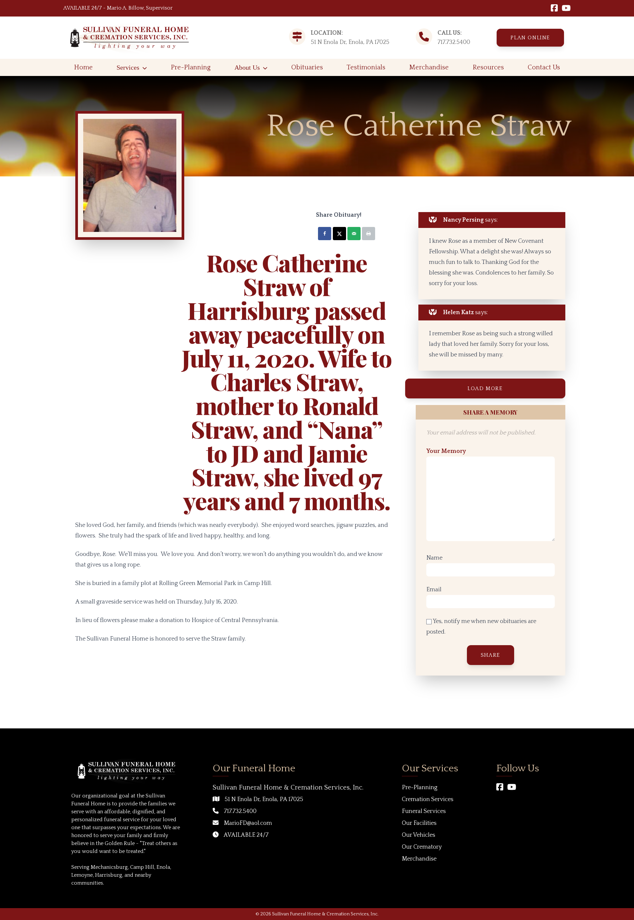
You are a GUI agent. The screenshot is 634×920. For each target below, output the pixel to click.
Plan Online (530, 38)
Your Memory (446, 451)
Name (434, 558)
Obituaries (307, 67)
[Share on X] (339, 233)
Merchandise (429, 67)
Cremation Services (427, 799)
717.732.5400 (454, 42)
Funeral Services (424, 811)
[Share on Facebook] (324, 233)
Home (83, 67)
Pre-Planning (191, 67)
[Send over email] (354, 233)
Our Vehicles (418, 835)
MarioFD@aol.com (248, 823)
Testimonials (365, 67)
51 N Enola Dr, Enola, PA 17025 (264, 799)
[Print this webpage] (368, 233)
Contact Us (544, 67)
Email (433, 589)
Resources (488, 67)
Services (128, 67)
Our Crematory (422, 847)
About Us (247, 67)
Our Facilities (419, 823)
